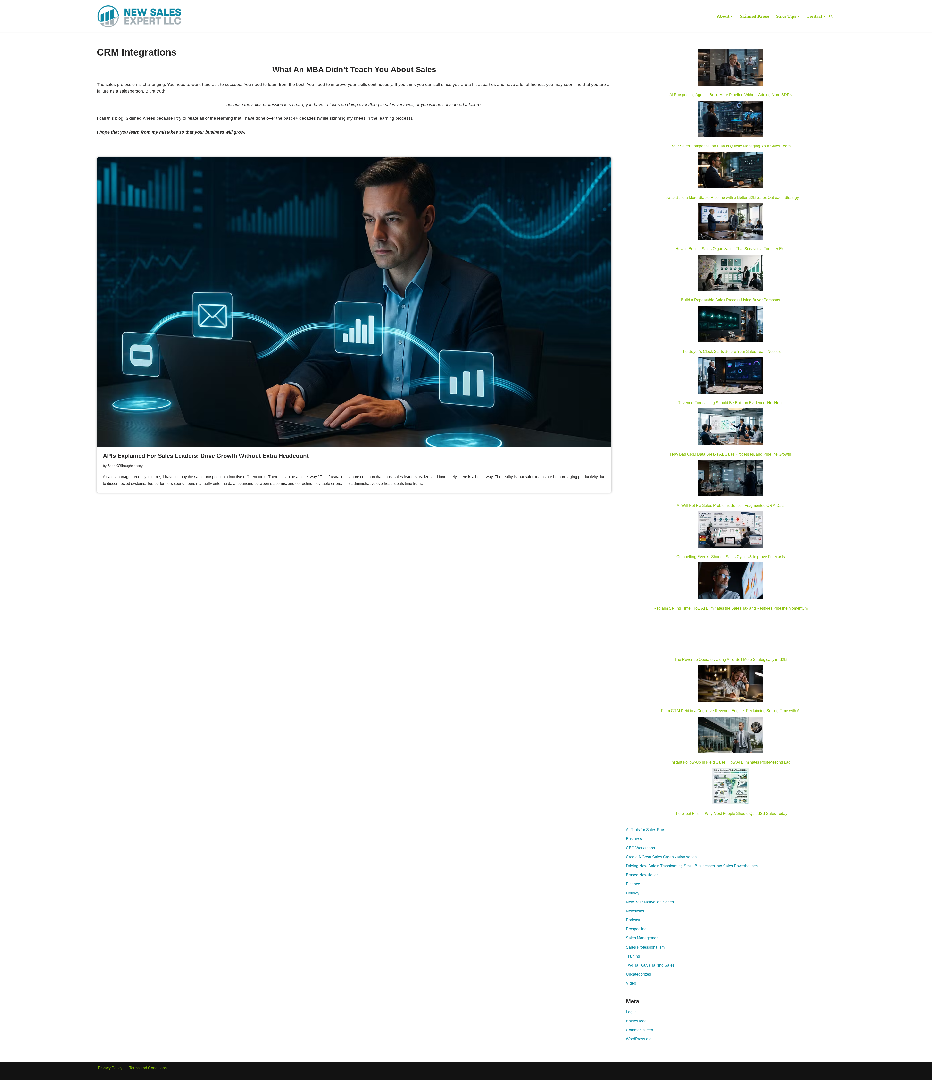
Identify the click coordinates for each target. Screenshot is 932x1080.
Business (634, 839)
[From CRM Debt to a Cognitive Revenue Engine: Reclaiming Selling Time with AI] (730, 684)
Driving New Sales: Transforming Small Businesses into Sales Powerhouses (692, 866)
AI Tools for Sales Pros (645, 830)
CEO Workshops (640, 848)
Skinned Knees (754, 16)
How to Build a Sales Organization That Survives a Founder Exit (730, 249)
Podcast (633, 920)
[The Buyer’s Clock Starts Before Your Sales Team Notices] (730, 325)
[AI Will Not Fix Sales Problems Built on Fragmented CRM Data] (730, 479)
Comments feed (639, 1030)
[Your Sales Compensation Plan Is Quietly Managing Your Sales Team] (730, 120)
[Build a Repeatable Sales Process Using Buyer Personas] (730, 274)
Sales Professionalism (645, 947)
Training (633, 956)
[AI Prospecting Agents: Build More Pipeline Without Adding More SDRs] (730, 68)
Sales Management (642, 938)
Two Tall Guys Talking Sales (650, 965)
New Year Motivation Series (650, 902)
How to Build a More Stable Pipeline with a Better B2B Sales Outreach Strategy (731, 198)
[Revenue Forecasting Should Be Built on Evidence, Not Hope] (730, 376)
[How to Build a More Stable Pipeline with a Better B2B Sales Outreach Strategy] (730, 171)
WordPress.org (639, 1039)
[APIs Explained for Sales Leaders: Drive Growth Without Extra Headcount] (354, 302)
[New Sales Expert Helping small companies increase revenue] (139, 16)
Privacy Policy (110, 1068)
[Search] (831, 16)
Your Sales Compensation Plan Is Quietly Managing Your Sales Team (731, 146)
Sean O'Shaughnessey (125, 466)
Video (631, 983)
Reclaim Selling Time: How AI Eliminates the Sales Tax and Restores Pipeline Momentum (731, 608)
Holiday (632, 893)
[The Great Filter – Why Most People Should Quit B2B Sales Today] (730, 787)
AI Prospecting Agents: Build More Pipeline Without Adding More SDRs (730, 95)
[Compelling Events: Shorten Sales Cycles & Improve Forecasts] (730, 530)
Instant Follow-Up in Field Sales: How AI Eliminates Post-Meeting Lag (731, 762)
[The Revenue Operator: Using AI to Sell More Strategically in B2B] (730, 633)
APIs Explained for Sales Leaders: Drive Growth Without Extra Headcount (206, 455)
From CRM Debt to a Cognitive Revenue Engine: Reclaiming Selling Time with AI (730, 711)
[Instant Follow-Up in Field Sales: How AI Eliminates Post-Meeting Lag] (730, 736)
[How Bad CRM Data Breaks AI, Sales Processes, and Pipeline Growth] (730, 427)
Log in (631, 1012)
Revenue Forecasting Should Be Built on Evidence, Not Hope (731, 403)
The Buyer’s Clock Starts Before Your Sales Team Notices (731, 351)
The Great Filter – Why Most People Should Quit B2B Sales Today (730, 813)
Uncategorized (638, 974)
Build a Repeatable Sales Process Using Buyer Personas (730, 300)
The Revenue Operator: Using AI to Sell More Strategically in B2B (730, 659)
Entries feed (636, 1021)
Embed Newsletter (642, 875)
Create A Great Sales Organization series (661, 857)
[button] (732, 16)
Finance (633, 884)
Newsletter (635, 911)
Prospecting (636, 929)
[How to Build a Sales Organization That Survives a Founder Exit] (730, 222)
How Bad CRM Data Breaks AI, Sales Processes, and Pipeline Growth (730, 454)
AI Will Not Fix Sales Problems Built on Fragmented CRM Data (731, 505)
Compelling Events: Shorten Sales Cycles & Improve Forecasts (730, 557)
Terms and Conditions (148, 1068)
